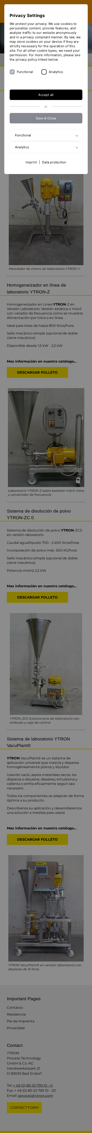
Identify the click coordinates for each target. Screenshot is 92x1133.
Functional (25, 72)
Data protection (54, 162)
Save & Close (46, 118)
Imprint (31, 162)
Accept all (45, 95)
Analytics (56, 72)
